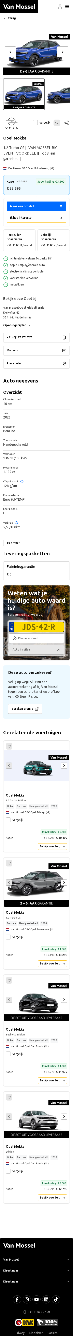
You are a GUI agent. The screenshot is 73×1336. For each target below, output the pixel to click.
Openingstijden (14, 325)
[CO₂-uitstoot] (22, 481)
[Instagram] (27, 1299)
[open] (67, 6)
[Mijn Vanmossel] (60, 6)
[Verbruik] (16, 523)
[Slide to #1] (24, 94)
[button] (60, 6)
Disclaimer (36, 1333)
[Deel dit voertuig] (66, 123)
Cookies (52, 1333)
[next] (62, 51)
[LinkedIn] (46, 1299)
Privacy (20, 1333)
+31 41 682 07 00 (39, 1312)
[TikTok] (56, 1299)
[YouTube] (36, 1299)
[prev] (10, 51)
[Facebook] (17, 1299)
